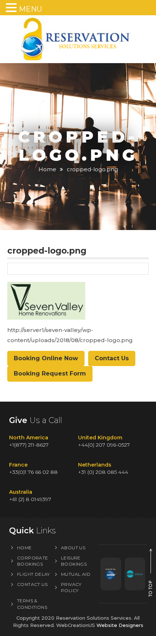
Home (47, 169)
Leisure (74, 561)
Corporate (32, 561)
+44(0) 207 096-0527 (104, 445)
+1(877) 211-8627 (29, 445)
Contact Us (112, 358)
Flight (33, 574)
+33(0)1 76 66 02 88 (33, 472)
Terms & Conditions (32, 604)
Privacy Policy (71, 587)
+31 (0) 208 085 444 (103, 472)
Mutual (75, 574)
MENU (30, 9)
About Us (73, 547)
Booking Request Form (50, 373)
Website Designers (120, 625)
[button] (12, 8)
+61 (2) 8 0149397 (30, 499)
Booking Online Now (46, 358)
